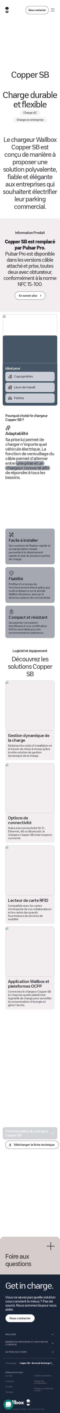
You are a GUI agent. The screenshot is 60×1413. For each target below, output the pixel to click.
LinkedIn (9, 1387)
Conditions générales (43, 1376)
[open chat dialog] (8, 1404)
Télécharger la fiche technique (34, 1144)
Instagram (9, 1381)
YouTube (8, 1376)
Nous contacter (37, 10)
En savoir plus (28, 295)
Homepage (11, 1363)
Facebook (9, 1392)
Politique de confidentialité (40, 1382)
